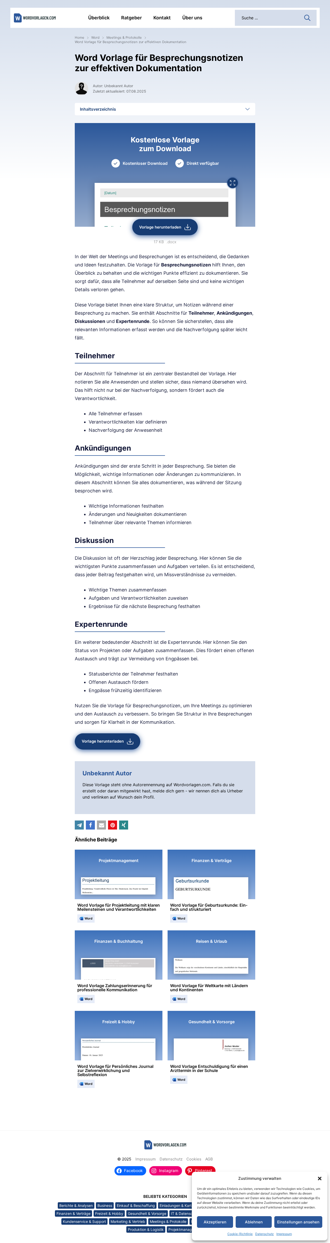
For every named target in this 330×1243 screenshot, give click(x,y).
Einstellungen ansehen (298, 1222)
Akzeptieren (215, 1222)
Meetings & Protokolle (124, 37)
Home (79, 37)
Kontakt (162, 17)
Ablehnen (254, 1222)
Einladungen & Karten (178, 1205)
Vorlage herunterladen (160, 227)
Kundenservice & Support (84, 1221)
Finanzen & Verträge (73, 1213)
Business (104, 1205)
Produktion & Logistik (146, 1229)
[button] (319, 1178)
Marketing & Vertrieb (128, 1221)
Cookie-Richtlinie (240, 1234)
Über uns (192, 17)
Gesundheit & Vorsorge (147, 1213)
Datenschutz (264, 1234)
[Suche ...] (307, 17)
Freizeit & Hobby (109, 1213)
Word (95, 37)
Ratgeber (131, 17)
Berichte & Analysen (76, 1205)
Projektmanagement (185, 1229)
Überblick (99, 17)
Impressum (284, 1234)
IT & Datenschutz (185, 1213)
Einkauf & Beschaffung (136, 1205)
